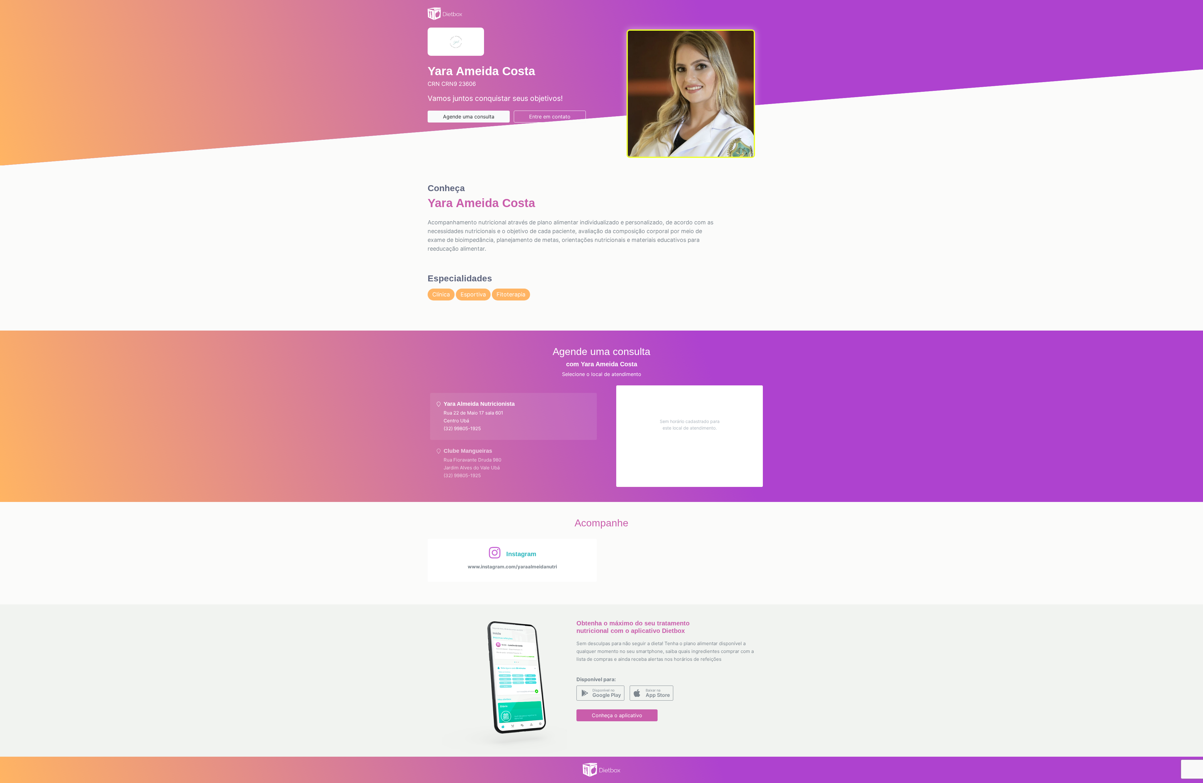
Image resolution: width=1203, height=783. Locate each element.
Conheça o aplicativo (617, 715)
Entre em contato (549, 116)
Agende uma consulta (468, 116)
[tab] (513, 416)
